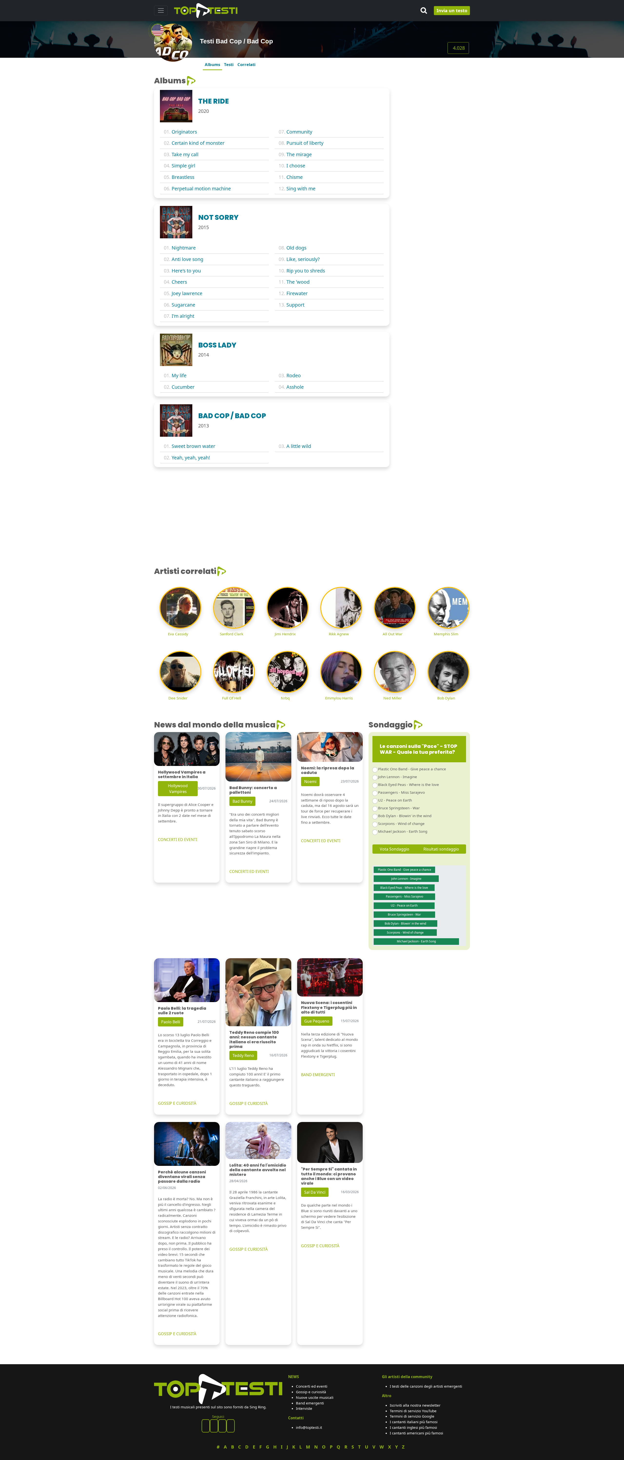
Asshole (295, 387)
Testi (229, 64)
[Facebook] (206, 1425)
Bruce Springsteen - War (399, 807)
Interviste (304, 1408)
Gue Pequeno (316, 1021)
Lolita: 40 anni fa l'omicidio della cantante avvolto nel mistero (257, 1169)
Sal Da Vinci (314, 1192)
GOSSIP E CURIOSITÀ (177, 1103)
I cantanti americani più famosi (416, 1433)
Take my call (185, 154)
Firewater (297, 293)
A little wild (298, 446)
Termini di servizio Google (412, 1416)
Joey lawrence (187, 293)
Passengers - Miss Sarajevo (401, 792)
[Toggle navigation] (161, 10)
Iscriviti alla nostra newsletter (415, 1405)
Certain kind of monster (198, 143)
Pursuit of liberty (304, 143)
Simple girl (183, 165)
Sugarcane (183, 304)
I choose (295, 165)
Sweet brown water (193, 446)
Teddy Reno (243, 1055)
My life (179, 375)
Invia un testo (452, 10)
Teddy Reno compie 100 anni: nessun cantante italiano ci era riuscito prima (254, 1039)
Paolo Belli (170, 1022)
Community (299, 131)
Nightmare (184, 247)
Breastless (183, 177)
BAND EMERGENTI (318, 1074)
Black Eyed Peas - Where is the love (408, 784)
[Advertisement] (432, 106)
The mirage (299, 154)
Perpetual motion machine (201, 188)
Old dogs (296, 247)
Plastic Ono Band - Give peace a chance (412, 768)
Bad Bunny (242, 801)
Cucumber (183, 387)
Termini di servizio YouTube (413, 1410)
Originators (184, 131)
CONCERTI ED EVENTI (177, 839)
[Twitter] (230, 1425)
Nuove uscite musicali (314, 1397)
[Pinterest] (214, 1425)
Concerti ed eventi (311, 1386)
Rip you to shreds (305, 270)
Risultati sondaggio (441, 849)
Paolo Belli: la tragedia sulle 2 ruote (182, 1011)
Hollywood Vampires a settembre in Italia (181, 774)
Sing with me (300, 188)
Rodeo (293, 375)
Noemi (310, 781)
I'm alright (183, 316)
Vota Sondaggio (394, 849)
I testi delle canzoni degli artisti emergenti (426, 1386)
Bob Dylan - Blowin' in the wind (404, 815)
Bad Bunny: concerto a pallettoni (253, 790)
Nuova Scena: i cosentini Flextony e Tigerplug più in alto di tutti (329, 1007)
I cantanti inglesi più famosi (413, 1427)
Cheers (179, 282)
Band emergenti (310, 1403)
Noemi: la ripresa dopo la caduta (327, 770)
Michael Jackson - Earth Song (402, 831)
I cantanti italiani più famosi (414, 1421)
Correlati (246, 64)
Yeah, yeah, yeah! (191, 457)
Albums (212, 64)
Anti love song (187, 259)
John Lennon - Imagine (397, 776)
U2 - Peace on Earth (395, 800)
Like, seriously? (303, 259)
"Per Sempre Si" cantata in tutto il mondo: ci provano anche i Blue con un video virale (329, 1176)
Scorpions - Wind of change (401, 823)
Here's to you (186, 270)
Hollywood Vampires (178, 788)
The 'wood (298, 282)
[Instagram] (222, 1425)
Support (295, 304)
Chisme (294, 177)
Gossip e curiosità (311, 1391)
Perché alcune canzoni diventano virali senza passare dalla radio (182, 1176)
